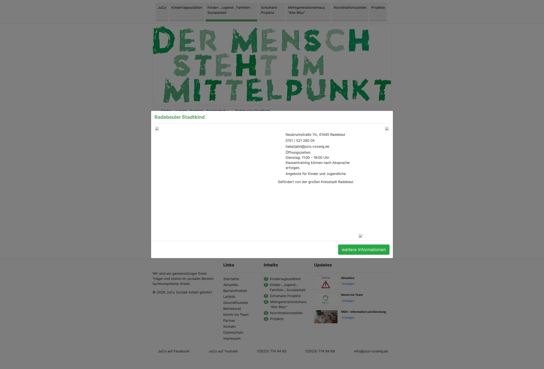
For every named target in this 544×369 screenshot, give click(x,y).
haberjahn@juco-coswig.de (307, 146)
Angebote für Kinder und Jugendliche (316, 174)
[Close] (385, 117)
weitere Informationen (364, 249)
